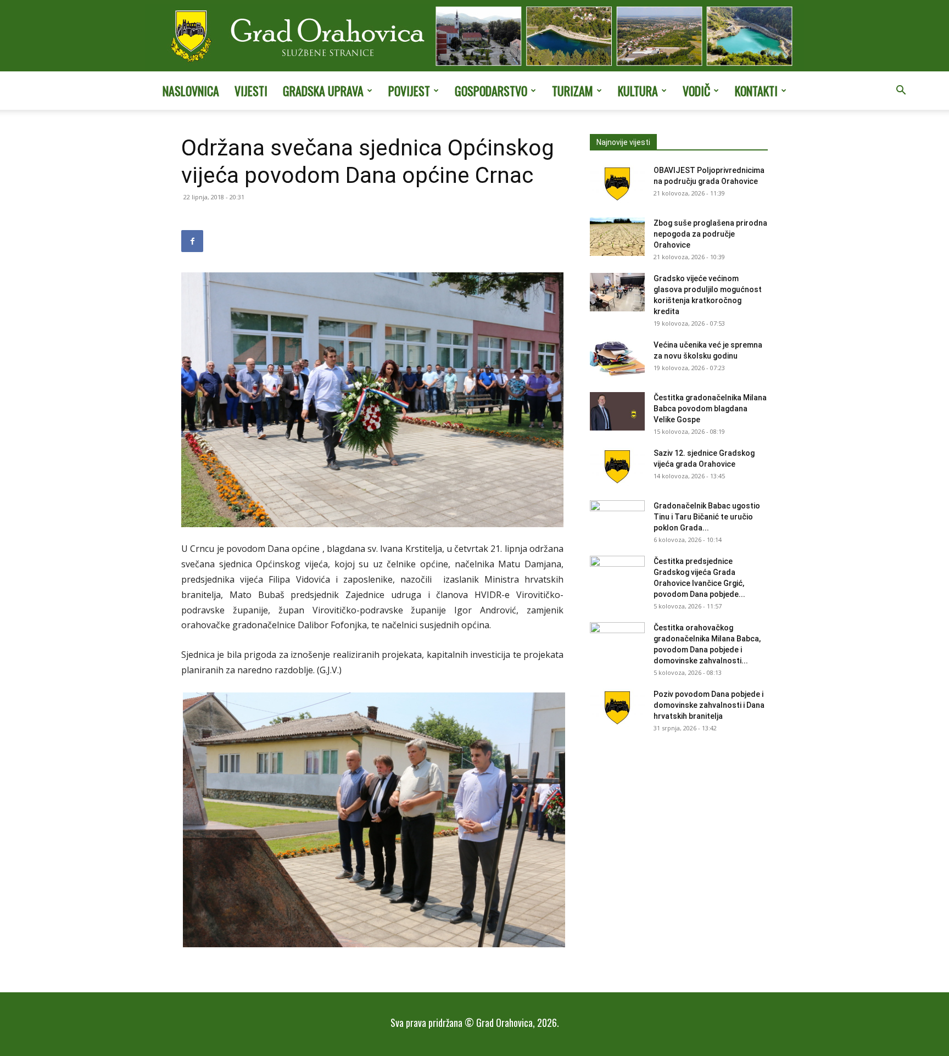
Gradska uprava (323, 90)
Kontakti (756, 90)
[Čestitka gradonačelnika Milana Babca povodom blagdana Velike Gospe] (617, 411)
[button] (900, 91)
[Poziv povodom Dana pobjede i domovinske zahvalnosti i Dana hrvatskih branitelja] (617, 708)
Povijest (409, 90)
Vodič (696, 90)
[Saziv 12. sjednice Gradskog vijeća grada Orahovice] (617, 467)
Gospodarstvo (491, 90)
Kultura (638, 90)
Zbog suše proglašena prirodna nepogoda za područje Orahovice (710, 234)
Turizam (572, 90)
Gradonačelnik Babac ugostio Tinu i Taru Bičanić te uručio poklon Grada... (707, 516)
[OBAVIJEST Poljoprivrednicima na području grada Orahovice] (617, 184)
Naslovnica (191, 90)
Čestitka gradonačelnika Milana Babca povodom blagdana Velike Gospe (710, 408)
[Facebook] (192, 241)
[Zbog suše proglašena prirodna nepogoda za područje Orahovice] (617, 236)
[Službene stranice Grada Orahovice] (474, 37)
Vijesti (251, 90)
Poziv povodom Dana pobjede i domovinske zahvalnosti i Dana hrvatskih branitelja (709, 705)
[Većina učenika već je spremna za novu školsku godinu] (617, 358)
